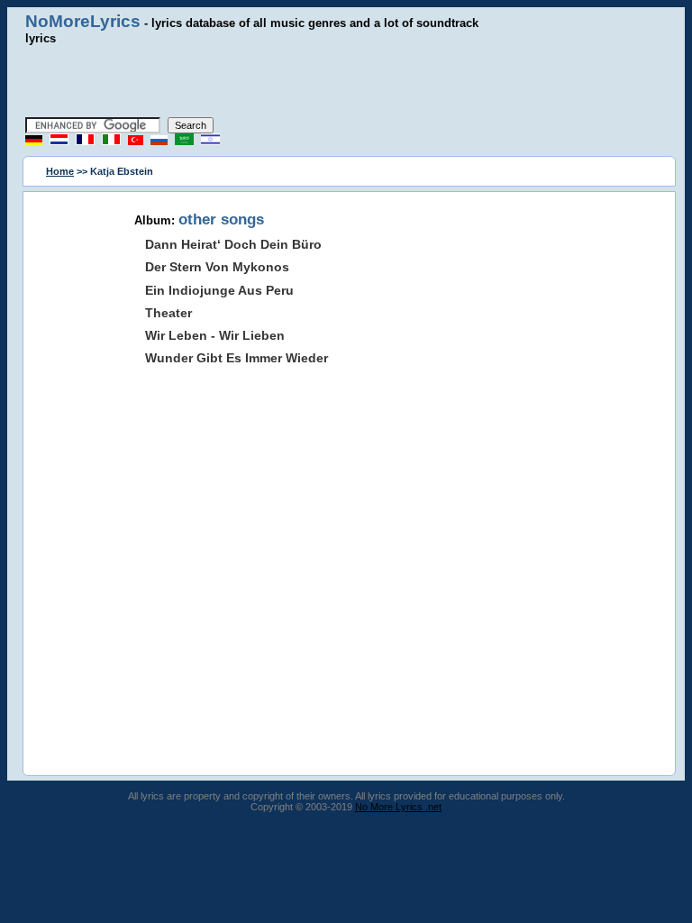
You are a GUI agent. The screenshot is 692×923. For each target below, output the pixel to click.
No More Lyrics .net (398, 806)
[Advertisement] (346, 81)
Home (60, 171)
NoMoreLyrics (83, 21)
